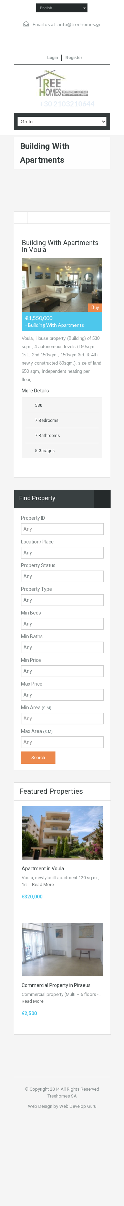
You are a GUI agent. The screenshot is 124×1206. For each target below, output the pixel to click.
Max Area (37, 731)
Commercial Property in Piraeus (56, 985)
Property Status (38, 565)
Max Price (31, 684)
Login (52, 57)
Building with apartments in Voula (60, 246)
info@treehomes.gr (80, 24)
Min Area (36, 707)
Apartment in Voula (43, 868)
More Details (36, 390)
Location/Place (37, 541)
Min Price (31, 660)
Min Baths (32, 636)
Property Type (36, 589)
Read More (43, 884)
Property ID (33, 518)
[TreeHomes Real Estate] (62, 83)
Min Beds (31, 613)
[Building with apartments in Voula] (62, 285)
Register (73, 57)
